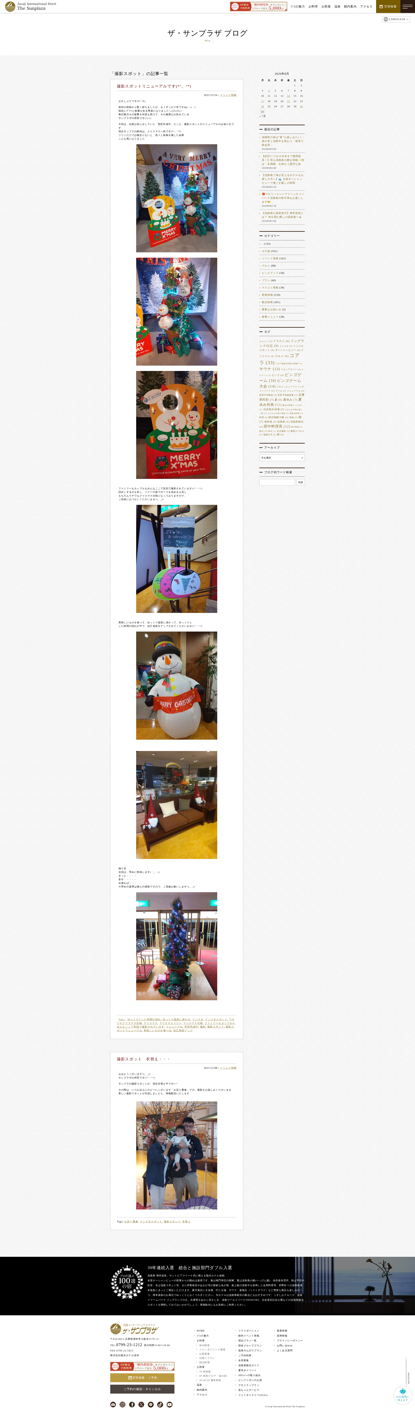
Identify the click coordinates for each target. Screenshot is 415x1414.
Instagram (122, 1405)
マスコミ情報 (270, 287)
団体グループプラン (250, 1345)
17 (262, 101)
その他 (266, 251)
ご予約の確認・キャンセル (142, 1389)
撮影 (203, 1026)
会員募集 (243, 1360)
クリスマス (151, 1023)
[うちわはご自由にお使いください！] (177, 559)
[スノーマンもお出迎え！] (177, 686)
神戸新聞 (297, 427)
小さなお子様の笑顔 (278, 413)
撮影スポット (215, 1026)
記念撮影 (283, 431)
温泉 (199, 1385)
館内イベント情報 (248, 1335)
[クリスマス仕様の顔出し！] (177, 425)
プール (280, 391)
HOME (201, 1330)
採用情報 (282, 1335)
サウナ (269, 369)
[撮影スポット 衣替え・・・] (177, 1155)
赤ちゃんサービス (248, 1390)
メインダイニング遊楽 (212, 1349)
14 (288, 96)
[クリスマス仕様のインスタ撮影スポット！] (177, 198)
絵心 (263, 431)
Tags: (122, 1019)
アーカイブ (272, 447)
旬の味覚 (204, 1345)
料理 (263, 417)
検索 (300, 482)
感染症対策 (296, 413)
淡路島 (283, 421)
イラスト (281, 341)
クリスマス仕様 (193, 1023)
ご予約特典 (244, 1355)
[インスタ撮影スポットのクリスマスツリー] (177, 312)
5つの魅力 (203, 1335)
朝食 (294, 417)
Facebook (132, 1405)
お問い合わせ (285, 1345)
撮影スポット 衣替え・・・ (144, 1059)
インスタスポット (216, 1019)
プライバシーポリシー (290, 1340)
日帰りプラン (207, 1358)
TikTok (160, 1405)
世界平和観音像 (287, 395)
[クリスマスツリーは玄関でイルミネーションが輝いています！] (177, 946)
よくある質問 (285, 1350)
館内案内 (202, 1390)
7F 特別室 (205, 1371)
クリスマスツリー (170, 1023)
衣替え (186, 1221)
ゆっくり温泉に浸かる (176, 1019)
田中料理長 (277, 426)
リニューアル (174, 1026)
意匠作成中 (191, 1026)
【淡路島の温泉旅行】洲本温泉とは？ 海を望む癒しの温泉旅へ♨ (283, 215)
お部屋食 (204, 1354)
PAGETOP (408, 1378)
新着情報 (267, 294)
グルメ (266, 265)
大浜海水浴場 (273, 409)
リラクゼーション (248, 1330)
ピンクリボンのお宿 (250, 1380)
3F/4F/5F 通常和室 (210, 1380)
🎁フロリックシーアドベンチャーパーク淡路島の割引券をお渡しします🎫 (283, 198)
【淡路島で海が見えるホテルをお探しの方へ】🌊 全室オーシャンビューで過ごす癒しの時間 (283, 179)
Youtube (169, 1405)
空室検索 (390, 6)
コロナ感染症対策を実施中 (289, 363)
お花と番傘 (131, 1221)
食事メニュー (270, 316)
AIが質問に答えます (402, 1398)
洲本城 (270, 421)
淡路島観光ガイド (248, 1365)
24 (262, 106)
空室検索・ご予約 (144, 1377)
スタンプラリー (291, 369)
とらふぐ (265, 341)
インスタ (197, 1019)
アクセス (202, 1394)
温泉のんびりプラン (250, 1350)
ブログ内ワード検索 (278, 472)
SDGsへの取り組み (249, 1375)
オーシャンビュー (287, 350)
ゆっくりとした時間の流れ (144, 1019)
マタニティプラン (248, 1385)
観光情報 (267, 302)
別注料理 (204, 1362)
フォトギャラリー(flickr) (253, 1395)
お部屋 (201, 1367)
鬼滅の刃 (269, 435)
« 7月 (262, 116)
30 (301, 106)
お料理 (201, 1340)
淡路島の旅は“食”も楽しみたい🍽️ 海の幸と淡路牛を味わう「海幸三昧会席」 (283, 141)
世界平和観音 (268, 395)
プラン (266, 280)
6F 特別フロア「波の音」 (214, 1376)
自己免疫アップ (183, 1030)
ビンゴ (278, 375)
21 (288, 101)
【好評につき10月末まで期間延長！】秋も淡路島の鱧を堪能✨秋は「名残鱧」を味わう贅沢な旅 (283, 160)
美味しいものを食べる (158, 1030)
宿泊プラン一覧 (247, 1340)
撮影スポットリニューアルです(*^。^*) (154, 86)
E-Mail (113, 1405)
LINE (151, 1405)
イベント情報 (228, 95)
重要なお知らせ (271, 309)
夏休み (290, 399)
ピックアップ (270, 273)
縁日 (272, 431)
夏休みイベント (247, 1370)
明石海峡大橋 (278, 417)
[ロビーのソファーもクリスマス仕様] (177, 805)
